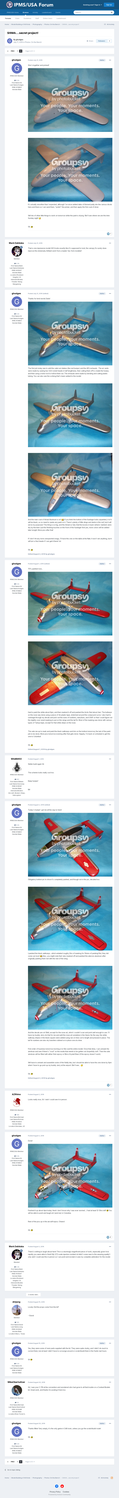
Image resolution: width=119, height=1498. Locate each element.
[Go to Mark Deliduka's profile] (17, 251)
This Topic (102, 12)
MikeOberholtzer (16, 1382)
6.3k (17, 263)
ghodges (19, 40)
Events (58, 12)
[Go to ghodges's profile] (9, 40)
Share (90, 41)
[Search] (111, 12)
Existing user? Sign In (92, 5)
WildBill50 (16, 759)
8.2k (17, 80)
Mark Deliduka (16, 243)
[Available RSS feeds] (111, 1478)
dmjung (16, 1302)
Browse (25, 12)
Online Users (47, 18)
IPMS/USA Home (13, 12)
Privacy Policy (55, 1492)
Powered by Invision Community (59, 1494)
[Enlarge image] (70, 100)
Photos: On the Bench (33, 42)
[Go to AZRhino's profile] (17, 1102)
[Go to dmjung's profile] (17, 1310)
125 (17, 1322)
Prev (13, 51)
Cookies (66, 1492)
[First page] (7, 51)
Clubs (17, 18)
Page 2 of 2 (29, 51)
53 (17, 1402)
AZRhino (16, 1094)
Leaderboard (61, 18)
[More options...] (110, 60)
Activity (35, 12)
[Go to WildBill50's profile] (17, 767)
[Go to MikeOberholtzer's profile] (17, 1390)
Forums (8, 18)
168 (17, 1115)
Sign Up (109, 5)
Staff (37, 18)
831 (17, 779)
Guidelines (27, 18)
